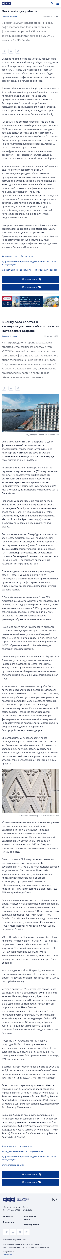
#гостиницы (26, 1146)
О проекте (8, 1222)
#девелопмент (37, 1151)
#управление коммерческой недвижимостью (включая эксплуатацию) (29, 263)
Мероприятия (31, 1224)
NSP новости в (28, 279)
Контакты (8, 1216)
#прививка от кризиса (46, 269)
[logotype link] (9, 3)
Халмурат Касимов (9, 16)
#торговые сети (9, 256)
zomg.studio (8, 1254)
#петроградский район (13, 1165)
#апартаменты (9, 1146)
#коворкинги (27, 256)
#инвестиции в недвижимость (16, 269)
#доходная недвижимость (14, 1151)
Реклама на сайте (30, 1217)
